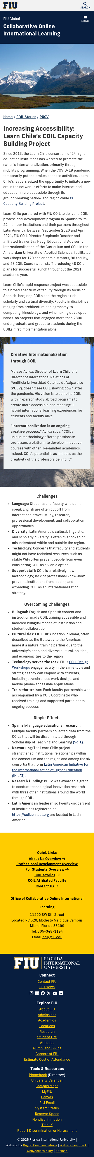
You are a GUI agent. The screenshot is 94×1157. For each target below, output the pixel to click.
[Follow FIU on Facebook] (44, 993)
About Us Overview (45, 858)
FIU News (47, 987)
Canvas (47, 1097)
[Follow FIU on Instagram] (32, 993)
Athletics (47, 1042)
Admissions (47, 1015)
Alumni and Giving (47, 1048)
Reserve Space (47, 1114)
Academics (47, 1020)
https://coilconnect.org (30, 814)
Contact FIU (47, 981)
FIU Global (11, 19)
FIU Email (47, 1102)
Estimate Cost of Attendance (47, 1059)
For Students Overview (45, 869)
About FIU (47, 1009)
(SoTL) (78, 742)
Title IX (47, 1125)
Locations (47, 1026)
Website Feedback (73, 1145)
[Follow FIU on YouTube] (55, 993)
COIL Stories (26, 117)
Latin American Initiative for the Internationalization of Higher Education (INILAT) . (50, 770)
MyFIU (47, 1091)
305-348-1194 (50, 931)
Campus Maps (47, 1086)
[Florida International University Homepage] (25, 5)
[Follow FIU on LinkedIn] (38, 993)
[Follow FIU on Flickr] (61, 993)
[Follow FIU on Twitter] (49, 993)
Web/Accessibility (39, 1151)
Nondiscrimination (47, 1119)
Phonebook (38, 1075)
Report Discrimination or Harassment (47, 1130)
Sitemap (62, 1151)
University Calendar (47, 1080)
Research (47, 1031)
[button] (85, 5)
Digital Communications (40, 1145)
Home (8, 117)
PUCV (44, 117)
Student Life (47, 1037)
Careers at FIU (47, 1054)
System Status (47, 1108)
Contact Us (45, 886)
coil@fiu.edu (52, 937)
